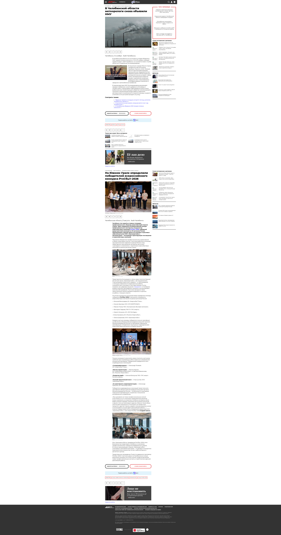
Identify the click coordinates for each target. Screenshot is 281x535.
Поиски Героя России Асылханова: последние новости (166, 76)
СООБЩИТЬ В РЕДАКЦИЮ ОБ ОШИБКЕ (153, 509)
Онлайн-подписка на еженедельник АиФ (137, 506)
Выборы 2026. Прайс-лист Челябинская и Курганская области (129, 509)
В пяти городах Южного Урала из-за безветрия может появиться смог (119, 141)
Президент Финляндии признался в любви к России (166, 226)
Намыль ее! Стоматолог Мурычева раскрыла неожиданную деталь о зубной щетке (167, 184)
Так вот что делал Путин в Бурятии (166, 84)
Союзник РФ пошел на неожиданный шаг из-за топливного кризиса (166, 211)
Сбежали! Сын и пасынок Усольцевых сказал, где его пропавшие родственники (167, 48)
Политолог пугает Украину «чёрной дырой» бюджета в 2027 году (166, 90)
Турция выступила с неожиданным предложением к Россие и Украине (166, 221)
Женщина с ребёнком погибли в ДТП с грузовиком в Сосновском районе (164, 28)
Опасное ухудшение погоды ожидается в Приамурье (164, 95)
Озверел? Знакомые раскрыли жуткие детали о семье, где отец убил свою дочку (164, 11)
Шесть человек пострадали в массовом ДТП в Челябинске (164, 34)
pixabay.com (108, 48)
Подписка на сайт (152, 506)
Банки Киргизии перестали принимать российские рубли (165, 80)
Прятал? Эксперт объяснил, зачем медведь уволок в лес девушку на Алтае (166, 63)
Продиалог (137, 287)
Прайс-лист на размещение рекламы (123, 508)
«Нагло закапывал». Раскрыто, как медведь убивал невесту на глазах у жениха (167, 53)
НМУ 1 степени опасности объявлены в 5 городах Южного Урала (118, 145)
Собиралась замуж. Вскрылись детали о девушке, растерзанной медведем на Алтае (166, 193)
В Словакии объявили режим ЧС (165, 215)
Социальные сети (169, 506)
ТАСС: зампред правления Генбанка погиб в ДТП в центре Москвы (166, 206)
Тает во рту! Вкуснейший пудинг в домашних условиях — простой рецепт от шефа (166, 174)
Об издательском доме (120, 506)
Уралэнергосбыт (119, 213)
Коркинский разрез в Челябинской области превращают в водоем (164, 17)
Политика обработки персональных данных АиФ (145, 508)
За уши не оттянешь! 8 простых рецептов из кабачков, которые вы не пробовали (167, 43)
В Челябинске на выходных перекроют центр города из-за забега (164, 23)
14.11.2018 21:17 (108, 6)
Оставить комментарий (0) (140, 113)
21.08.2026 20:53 (108, 170)
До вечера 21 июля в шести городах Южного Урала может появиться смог (141, 141)
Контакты (160, 506)
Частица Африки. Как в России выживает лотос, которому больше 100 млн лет (167, 189)
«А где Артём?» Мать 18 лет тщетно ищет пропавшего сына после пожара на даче (167, 198)
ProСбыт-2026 (134, 229)
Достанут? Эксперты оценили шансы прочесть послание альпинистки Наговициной (167, 58)
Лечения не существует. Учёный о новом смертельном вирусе (166, 67)
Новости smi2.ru (110, 166)
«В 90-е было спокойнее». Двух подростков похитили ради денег (166, 178)
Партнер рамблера (127, 529)
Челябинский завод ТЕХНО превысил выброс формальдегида (119, 136)
